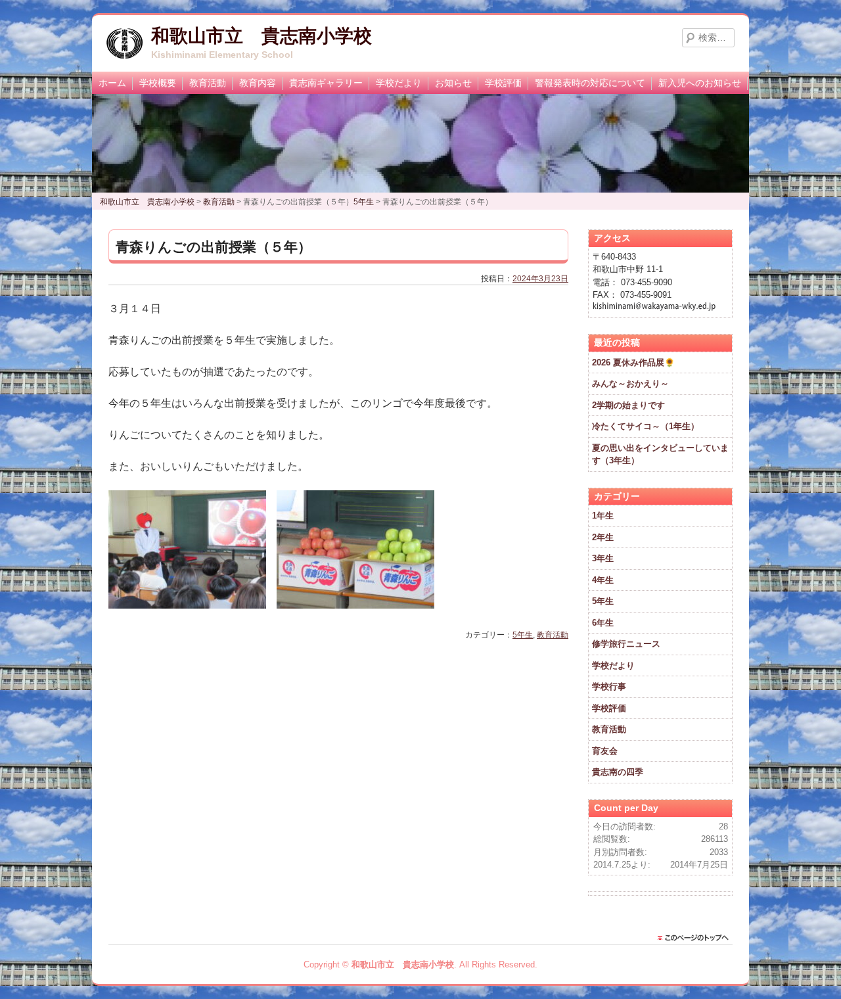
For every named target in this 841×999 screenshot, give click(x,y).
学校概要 (157, 83)
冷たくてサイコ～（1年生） (645, 426)
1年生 (603, 516)
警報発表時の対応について (590, 83)
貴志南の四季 (617, 772)
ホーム (112, 83)
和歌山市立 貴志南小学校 (261, 36)
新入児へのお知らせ (699, 83)
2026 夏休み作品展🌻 (633, 362)
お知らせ (453, 83)
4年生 (603, 580)
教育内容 (257, 83)
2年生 (603, 537)
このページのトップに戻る (696, 937)
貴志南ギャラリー (326, 83)
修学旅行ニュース (626, 644)
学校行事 (609, 686)
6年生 (603, 623)
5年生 (522, 634)
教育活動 (207, 83)
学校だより (399, 83)
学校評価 (503, 83)
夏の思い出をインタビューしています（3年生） (660, 454)
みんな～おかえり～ (630, 383)
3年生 (603, 558)
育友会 (605, 751)
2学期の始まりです (628, 405)
